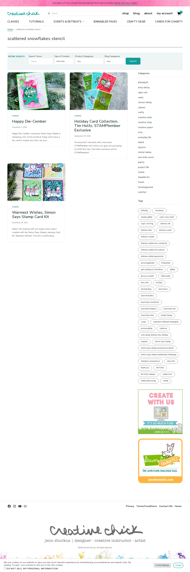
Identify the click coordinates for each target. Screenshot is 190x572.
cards (15, 116)
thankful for (144, 177)
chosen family (145, 102)
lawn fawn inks (147, 315)
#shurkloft (143, 82)
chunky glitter (146, 217)
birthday (144, 210)
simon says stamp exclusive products (157, 348)
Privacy (130, 506)
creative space (145, 127)
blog (136, 13)
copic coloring (147, 223)
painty (141, 162)
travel (141, 182)
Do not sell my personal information (32, 568)
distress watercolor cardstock (154, 243)
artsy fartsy (144, 87)
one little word (145, 157)
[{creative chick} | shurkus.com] (23, 13)
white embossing (148, 380)
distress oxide (165, 230)
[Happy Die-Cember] (36, 91)
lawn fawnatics (147, 295)
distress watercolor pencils (153, 250)
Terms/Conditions (146, 506)
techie (141, 172)
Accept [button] (178, 565)
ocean (143, 322)
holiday (159, 282)
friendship (166, 263)
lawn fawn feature (148, 308)
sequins (144, 341)
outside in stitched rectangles (166, 322)
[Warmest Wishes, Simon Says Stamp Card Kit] (36, 182)
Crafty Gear (136, 21)
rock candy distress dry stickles (154, 335)
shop (125, 13)
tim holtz (160, 367)
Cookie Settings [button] (162, 565)
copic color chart (167, 217)
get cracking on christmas (152, 269)
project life (143, 167)
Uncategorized (145, 187)
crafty (141, 112)
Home (10, 29)
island (141, 142)
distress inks (146, 230)
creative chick (145, 117)
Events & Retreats (67, 21)
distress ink (165, 223)
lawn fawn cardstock (150, 302)
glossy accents (147, 276)
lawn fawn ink (169, 308)
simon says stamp (163, 341)
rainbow (163, 328)
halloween (165, 276)
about (148, 13)
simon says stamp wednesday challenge (158, 354)
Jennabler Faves (105, 21)
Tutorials (36, 21)
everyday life (144, 137)
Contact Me (166, 506)
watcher (142, 192)
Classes (13, 21)
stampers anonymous (150, 361)
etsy (140, 132)
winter (165, 380)
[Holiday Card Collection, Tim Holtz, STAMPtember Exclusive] (99, 91)
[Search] (49, 13)
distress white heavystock (152, 256)
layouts (142, 147)
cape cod (142, 92)
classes (141, 107)
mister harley (144, 152)
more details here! (125, 3)
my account (165, 13)
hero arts (145, 282)
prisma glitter (147, 328)
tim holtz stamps (148, 374)
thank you (145, 367)
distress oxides (147, 236)
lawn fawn (163, 289)
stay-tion (171, 361)
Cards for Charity (169, 21)
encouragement (147, 263)
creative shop (145, 122)
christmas (159, 210)
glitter (172, 269)
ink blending (146, 289)
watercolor (167, 374)
